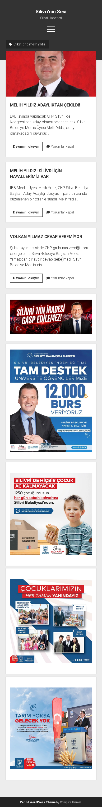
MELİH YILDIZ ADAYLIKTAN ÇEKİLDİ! (51, 74)
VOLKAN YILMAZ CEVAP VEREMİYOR (46, 236)
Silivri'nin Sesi (51, 11)
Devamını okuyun (28, 147)
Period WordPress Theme (38, 802)
